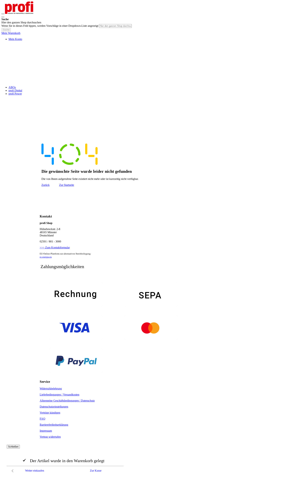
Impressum (46, 430)
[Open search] (2, 17)
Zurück (45, 184)
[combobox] (115, 26)
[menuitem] (12, 87)
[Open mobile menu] (2, 13)
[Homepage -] (19, 12)
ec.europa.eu (46, 257)
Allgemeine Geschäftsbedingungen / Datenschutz (67, 400)
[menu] (153, 90)
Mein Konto (15, 39)
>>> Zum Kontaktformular (55, 247)
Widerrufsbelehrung (51, 388)
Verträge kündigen (50, 412)
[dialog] (153, 459)
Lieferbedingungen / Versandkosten (59, 394)
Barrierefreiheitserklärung (54, 424)
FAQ (42, 418)
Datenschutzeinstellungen (54, 406)
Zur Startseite (66, 184)
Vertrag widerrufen (50, 436)
